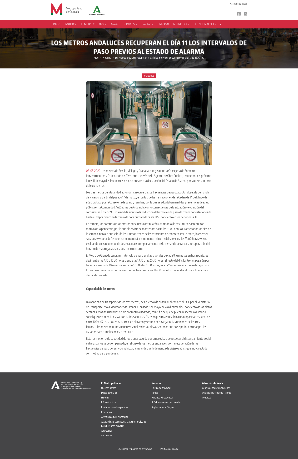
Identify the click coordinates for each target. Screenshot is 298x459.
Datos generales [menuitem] (109, 392)
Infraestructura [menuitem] (108, 402)
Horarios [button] (129, 24)
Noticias (70, 24)
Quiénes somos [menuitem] (108, 388)
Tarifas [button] (147, 24)
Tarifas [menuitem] (155, 392)
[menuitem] (58, 24)
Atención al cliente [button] (207, 24)
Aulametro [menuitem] (106, 435)
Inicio (56, 24)
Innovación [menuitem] (106, 412)
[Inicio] (66, 9)
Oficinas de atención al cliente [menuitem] (216, 392)
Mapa (114, 24)
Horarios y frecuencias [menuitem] (162, 397)
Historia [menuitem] (105, 397)
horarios (149, 75)
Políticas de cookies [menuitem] (170, 449)
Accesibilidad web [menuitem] (238, 3)
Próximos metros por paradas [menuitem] (166, 402)
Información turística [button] (173, 24)
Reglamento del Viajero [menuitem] (163, 407)
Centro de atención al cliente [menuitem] (216, 388)
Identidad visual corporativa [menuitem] (114, 407)
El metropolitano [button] (92, 24)
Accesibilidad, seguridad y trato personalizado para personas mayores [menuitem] (123, 423)
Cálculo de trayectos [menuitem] (161, 388)
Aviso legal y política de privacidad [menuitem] (135, 449)
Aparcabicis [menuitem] (106, 430)
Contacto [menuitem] (206, 397)
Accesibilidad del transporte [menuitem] (114, 416)
